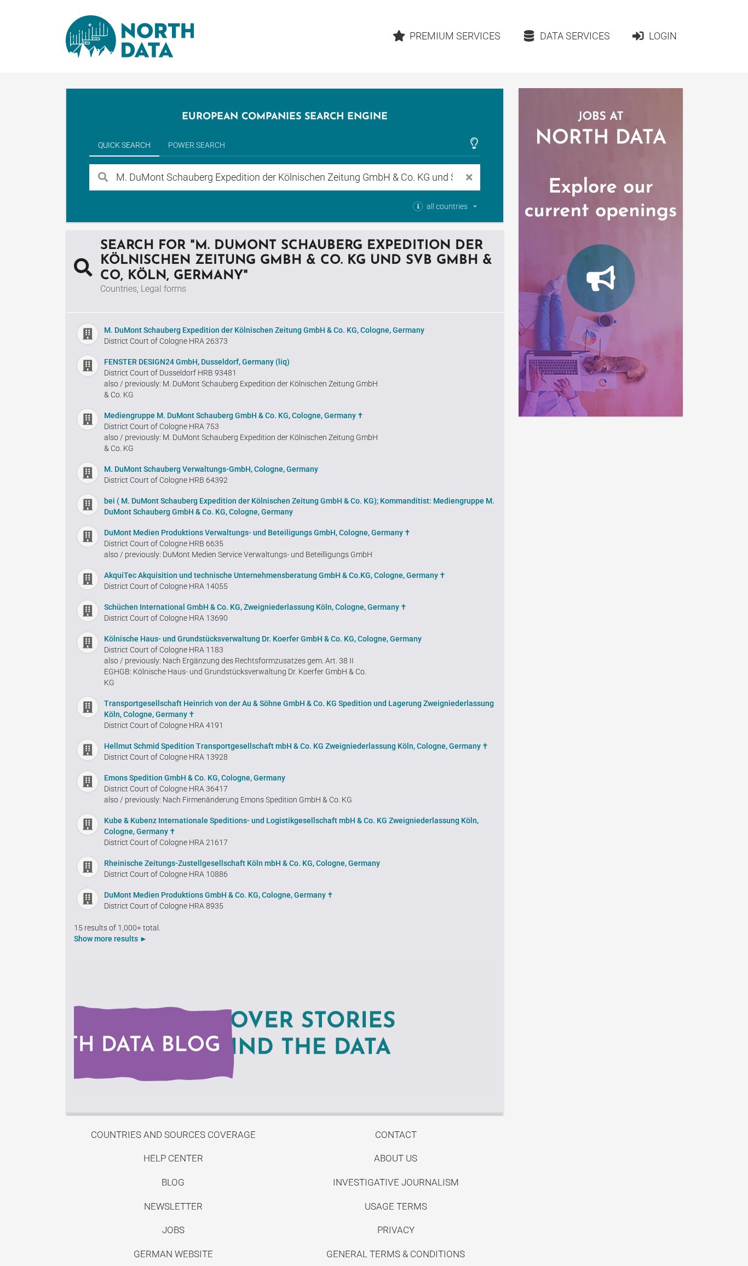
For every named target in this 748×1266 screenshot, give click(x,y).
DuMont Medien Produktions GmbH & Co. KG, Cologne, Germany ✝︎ (218, 895)
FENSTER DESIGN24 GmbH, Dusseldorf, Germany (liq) (197, 361)
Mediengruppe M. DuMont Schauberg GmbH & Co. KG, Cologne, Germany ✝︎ (234, 415)
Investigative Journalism (396, 1182)
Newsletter (173, 1206)
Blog (173, 1182)
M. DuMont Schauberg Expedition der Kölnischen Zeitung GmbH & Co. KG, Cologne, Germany (264, 330)
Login (663, 36)
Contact (396, 1134)
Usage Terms (396, 1206)
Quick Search (124, 145)
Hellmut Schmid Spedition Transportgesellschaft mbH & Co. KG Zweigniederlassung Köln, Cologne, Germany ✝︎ (296, 746)
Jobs (173, 1229)
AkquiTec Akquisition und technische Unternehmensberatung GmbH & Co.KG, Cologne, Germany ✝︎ (275, 575)
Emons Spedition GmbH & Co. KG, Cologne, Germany (194, 777)
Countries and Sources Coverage (173, 1134)
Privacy (396, 1229)
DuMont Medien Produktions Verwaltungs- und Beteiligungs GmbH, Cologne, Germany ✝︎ (257, 532)
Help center (173, 1158)
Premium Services (455, 36)
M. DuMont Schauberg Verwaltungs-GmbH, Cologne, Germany (211, 469)
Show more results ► (110, 938)
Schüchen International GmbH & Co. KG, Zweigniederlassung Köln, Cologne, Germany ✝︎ (255, 607)
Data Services (575, 36)
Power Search (196, 145)
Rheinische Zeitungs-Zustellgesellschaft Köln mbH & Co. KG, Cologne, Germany (242, 863)
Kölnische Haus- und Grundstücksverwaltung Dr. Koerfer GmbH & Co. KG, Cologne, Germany (263, 638)
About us (395, 1158)
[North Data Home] (130, 36)
